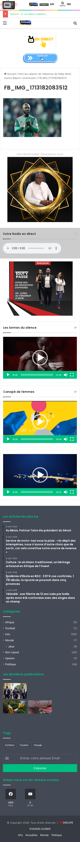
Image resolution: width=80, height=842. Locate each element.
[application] (40, 358)
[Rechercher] (75, 24)
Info (7, 634)
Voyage (38, 745)
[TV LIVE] (40, 40)
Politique (10, 664)
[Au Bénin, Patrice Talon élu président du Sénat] (15, 691)
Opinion (10, 658)
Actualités (31, 835)
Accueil (11, 73)
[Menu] (5, 24)
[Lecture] (8, 375)
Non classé (12, 652)
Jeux (11, 646)
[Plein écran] (72, 375)
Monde (9, 640)
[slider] (37, 375)
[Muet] (66, 375)
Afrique (9, 622)
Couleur (24, 745)
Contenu (9, 745)
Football (10, 628)
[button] (40, 357)
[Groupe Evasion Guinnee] (25, 22)
